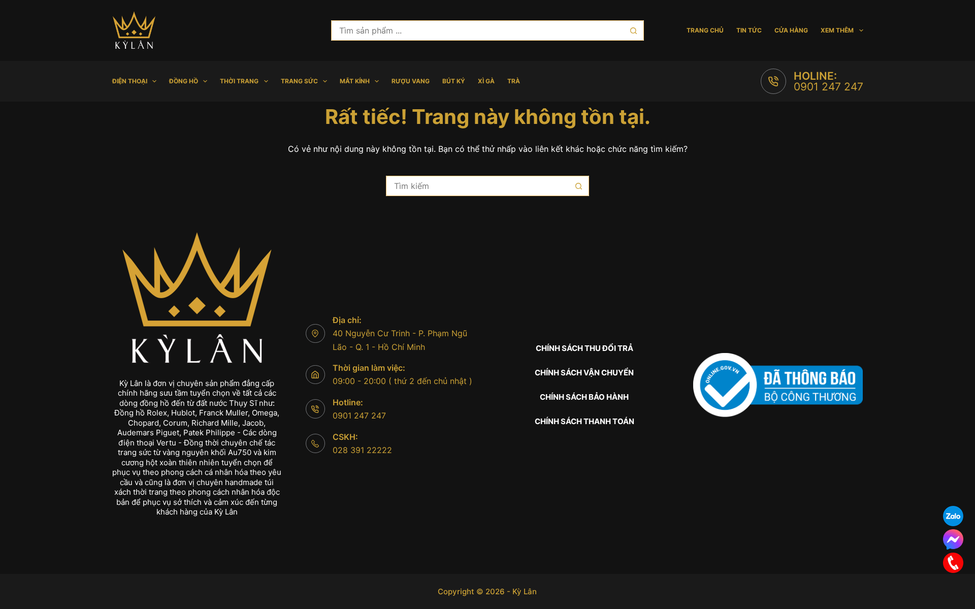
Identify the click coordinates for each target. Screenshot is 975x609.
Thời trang (239, 81)
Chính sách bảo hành (584, 397)
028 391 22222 (362, 450)
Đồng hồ (183, 81)
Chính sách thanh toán (584, 421)
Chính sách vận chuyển (584, 372)
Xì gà (486, 81)
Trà (513, 81)
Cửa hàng (791, 30)
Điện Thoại (129, 81)
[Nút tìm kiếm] (634, 30)
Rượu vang (411, 81)
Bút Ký (453, 81)
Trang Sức (299, 81)
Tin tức (749, 30)
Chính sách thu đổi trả (584, 348)
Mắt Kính (355, 81)
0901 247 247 (828, 86)
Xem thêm (837, 30)
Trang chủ (705, 30)
